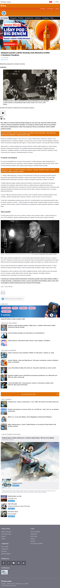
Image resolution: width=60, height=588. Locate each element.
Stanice (3, 536)
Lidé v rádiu (34, 536)
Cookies (3, 583)
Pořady (20, 18)
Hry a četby (5, 308)
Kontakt (33, 541)
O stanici (45, 18)
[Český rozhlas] (6, 2)
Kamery (57, 8)
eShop (3, 539)
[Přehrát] (3, 113)
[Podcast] (1, 119)
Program (42, 8)
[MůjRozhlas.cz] (3, 67)
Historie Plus (4, 59)
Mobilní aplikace (6, 553)
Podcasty (4, 551)
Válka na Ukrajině (6, 531)
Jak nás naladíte (35, 531)
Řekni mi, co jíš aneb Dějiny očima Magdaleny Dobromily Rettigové (30, 417)
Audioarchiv (50, 8)
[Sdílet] (4, 119)
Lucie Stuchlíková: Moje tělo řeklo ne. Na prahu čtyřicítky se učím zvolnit (32, 368)
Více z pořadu (6, 399)
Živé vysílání (5, 311)
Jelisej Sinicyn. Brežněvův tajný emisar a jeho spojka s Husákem (29, 340)
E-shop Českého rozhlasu (10, 434)
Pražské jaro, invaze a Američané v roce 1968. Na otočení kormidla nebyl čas (33, 402)
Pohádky (22, 308)
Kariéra (33, 539)
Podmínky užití (19, 583)
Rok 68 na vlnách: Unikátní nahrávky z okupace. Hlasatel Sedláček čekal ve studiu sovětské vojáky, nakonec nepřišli (28, 170)
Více (52, 18)
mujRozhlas (4, 304)
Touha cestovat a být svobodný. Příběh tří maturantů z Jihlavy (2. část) (31, 353)
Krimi (14, 308)
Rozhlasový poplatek (37, 543)
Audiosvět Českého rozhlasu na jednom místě (13, 319)
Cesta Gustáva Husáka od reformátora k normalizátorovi (26, 333)
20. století (4, 18)
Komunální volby (6, 534)
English (26, 583)
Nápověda (34, 534)
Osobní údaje (10, 583)
